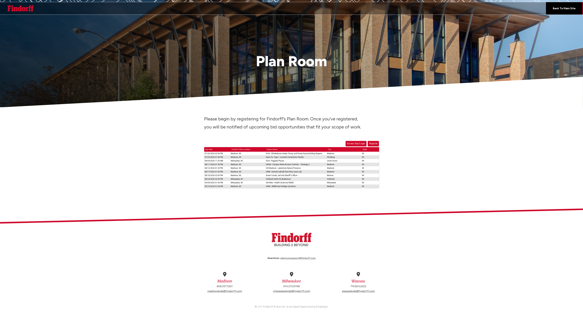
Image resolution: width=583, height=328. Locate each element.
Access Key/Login (356, 143)
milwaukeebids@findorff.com (291, 291)
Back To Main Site (564, 8)
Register (373, 143)
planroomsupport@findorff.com (298, 258)
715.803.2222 (358, 286)
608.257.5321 (225, 286)
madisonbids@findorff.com (224, 291)
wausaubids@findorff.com (358, 291)
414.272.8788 (291, 286)
